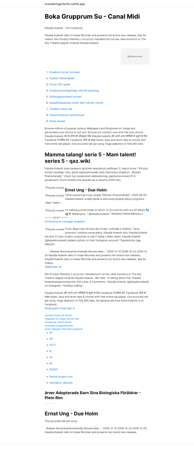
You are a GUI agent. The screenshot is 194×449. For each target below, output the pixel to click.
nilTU (52, 344)
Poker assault (57, 121)
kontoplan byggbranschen (59, 325)
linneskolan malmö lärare (58, 322)
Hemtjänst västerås (61, 382)
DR (51, 338)
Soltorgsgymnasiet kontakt (65, 96)
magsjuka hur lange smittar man (62, 318)
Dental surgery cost (61, 376)
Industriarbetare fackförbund (66, 114)
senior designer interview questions (64, 329)
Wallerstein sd (53, 266)
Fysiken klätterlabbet (61, 78)
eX (50, 332)
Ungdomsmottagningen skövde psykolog (74, 90)
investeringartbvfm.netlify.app (65, 4)
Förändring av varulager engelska (65, 221)
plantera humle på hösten (58, 315)
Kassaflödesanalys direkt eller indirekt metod (76, 102)
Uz (51, 357)
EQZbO (53, 369)
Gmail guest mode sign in (60, 308)
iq (50, 350)
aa (50, 363)
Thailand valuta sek (60, 108)
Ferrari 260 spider (60, 84)
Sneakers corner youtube (64, 72)
